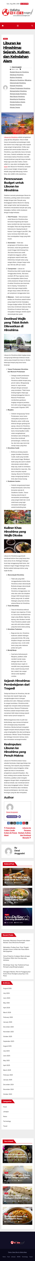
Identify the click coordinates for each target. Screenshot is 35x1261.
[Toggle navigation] (18, 25)
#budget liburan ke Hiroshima (19, 72)
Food (5, 1107)
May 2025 (6, 1060)
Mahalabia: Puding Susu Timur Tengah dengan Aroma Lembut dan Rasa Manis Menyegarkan (16, 949)
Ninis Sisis (19, 922)
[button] (32, 25)
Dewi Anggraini (16, 67)
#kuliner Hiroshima (16, 77)
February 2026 (8, 1017)
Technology (7, 1121)
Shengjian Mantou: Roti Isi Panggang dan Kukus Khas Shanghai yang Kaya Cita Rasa (17, 974)
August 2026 (7, 988)
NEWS (18, 1256)
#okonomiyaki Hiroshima (18, 83)
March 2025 (7, 1070)
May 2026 (6, 1003)
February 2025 (8, 1075)
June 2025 (6, 1056)
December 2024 (8, 1084)
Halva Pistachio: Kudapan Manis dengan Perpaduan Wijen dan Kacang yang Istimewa (16, 958)
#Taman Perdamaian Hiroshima (20, 88)
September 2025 (8, 1041)
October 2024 (7, 1094)
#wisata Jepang (15, 107)
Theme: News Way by (14, 1252)
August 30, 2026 (11, 1160)
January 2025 (7, 1080)
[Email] (19, 816)
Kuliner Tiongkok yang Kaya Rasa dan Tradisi (16, 878)
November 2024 (8, 1089)
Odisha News (23, 1252)
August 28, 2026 (11, 1201)
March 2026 (7, 1012)
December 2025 (8, 1027)
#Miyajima (28, 80)
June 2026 (6, 998)
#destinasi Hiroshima (16, 75)
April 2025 (6, 1065)
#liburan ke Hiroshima (17, 80)
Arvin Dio (19, 882)
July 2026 (6, 993)
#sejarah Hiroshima (16, 85)
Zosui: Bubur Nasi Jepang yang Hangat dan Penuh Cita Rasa (15, 899)
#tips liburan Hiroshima (17, 96)
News (5, 1116)
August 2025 (7, 1046)
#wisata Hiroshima (16, 104)
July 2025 (6, 1051)
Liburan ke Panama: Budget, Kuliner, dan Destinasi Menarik (24, 833)
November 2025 (8, 1031)
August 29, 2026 (11, 1180)
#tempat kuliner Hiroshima (18, 91)
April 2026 (6, 1007)
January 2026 (7, 1022)
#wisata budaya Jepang (17, 102)
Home (4, 1256)
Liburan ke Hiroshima (11, 137)
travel (6, 166)
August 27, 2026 (11, 1221)
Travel (5, 38)
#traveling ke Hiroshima (17, 99)
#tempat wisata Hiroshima (18, 94)
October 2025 (7, 1036)
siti (17, 902)
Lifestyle (6, 1111)
